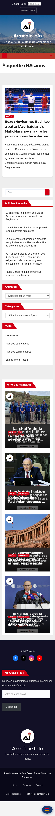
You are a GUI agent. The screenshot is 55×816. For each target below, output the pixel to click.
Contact (39, 785)
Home (15, 785)
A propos (27, 785)
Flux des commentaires (18, 351)
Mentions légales (13, 794)
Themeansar (27, 777)
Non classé (23, 493)
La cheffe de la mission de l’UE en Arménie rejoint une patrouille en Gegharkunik (25, 216)
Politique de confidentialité (37, 794)
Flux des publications (17, 343)
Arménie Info (27, 36)
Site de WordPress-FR (18, 359)
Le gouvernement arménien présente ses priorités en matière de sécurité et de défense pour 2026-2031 (26, 242)
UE (19, 432)
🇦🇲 (47, 809)
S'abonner (11, 707)
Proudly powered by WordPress (18, 773)
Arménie (9, 116)
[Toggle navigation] (27, 56)
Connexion (12, 335)
